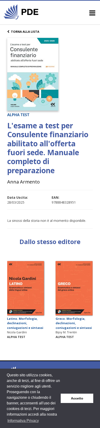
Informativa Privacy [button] (23, 421)
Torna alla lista (25, 31)
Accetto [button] (77, 398)
